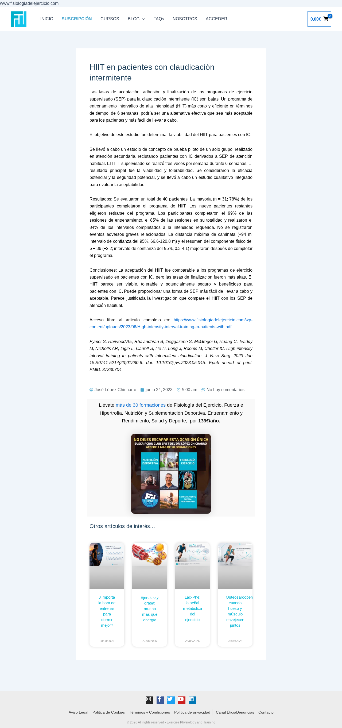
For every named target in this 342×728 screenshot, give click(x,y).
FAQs (158, 19)
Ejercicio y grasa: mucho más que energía (150, 608)
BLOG (133, 19)
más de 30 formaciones (141, 405)
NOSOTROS (185, 19)
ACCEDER (216, 19)
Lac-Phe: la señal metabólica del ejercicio (192, 608)
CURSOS (109, 19)
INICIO (46, 19)
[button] (142, 19)
